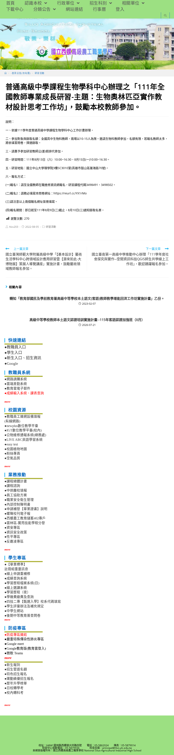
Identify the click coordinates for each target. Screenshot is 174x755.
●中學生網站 (14, 611)
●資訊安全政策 (15, 532)
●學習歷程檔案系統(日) (21, 583)
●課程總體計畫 (15, 481)
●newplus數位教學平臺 (21, 426)
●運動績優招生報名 (19, 678)
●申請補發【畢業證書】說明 (25, 509)
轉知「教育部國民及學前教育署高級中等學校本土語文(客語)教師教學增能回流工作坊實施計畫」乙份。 (87, 298)
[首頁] (5, 73)
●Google (11, 363)
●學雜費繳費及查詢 (19, 597)
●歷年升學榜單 (15, 683)
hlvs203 (13, 227)
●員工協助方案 (15, 495)
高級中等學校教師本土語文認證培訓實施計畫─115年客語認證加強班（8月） (87, 319)
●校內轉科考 (14, 692)
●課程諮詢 (12, 486)
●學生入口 (13, 353)
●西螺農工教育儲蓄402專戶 (25, 518)
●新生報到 (12, 665)
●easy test (11, 444)
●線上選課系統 (15, 588)
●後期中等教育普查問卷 (22, 615)
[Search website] (165, 16)
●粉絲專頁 (12, 453)
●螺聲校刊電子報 (17, 513)
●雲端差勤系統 (15, 384)
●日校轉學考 (14, 688)
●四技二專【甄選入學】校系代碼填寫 (32, 601)
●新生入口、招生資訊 (22, 358)
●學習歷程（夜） (17, 592)
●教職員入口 (15, 347)
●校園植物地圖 (15, 449)
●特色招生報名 (15, 674)
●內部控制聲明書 (17, 504)
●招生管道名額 (15, 669)
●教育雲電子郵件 (17, 388)
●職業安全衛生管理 (19, 500)
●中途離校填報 (15, 490)
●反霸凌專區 (14, 541)
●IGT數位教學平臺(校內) (23, 430)
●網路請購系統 (15, 379)
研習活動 (51, 227)
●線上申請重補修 (17, 573)
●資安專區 (12, 527)
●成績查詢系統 (15, 578)
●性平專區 (12, 537)
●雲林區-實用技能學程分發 (24, 523)
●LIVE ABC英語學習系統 (23, 439)
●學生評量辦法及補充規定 (24, 606)
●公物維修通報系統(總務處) (25, 435)
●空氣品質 (12, 458)
